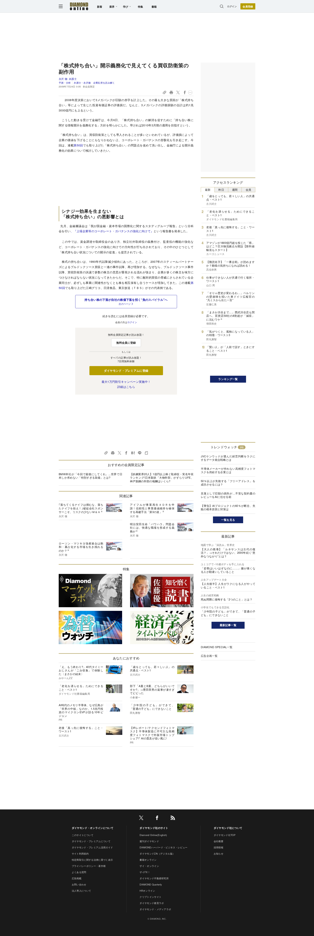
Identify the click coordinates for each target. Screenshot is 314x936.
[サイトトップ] (79, 6)
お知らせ (218, 853)
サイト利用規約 (80, 853)
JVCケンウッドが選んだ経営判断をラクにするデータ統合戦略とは (228, 458)
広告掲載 (76, 878)
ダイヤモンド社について (228, 828)
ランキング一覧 (228, 379)
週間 (235, 189)
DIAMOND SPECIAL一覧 (216, 647)
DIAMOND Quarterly (151, 884)
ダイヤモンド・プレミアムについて (91, 841)
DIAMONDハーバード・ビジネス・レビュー (163, 847)
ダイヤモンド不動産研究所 (154, 878)
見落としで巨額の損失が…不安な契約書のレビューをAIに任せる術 (228, 495)
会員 (248, 189)
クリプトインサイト (150, 897)
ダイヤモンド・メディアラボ (155, 909)
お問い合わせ (79, 884)
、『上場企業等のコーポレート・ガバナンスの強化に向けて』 (112, 231)
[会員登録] (247, 6)
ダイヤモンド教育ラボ (152, 903)
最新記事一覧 (228, 625)
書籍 (154, 6)
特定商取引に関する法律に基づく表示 (92, 859)
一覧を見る (228, 520)
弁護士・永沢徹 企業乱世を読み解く (94, 82)
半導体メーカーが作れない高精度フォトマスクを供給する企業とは (228, 470)
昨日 (221, 189)
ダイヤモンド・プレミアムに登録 (126, 370)
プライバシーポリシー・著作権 (89, 866)
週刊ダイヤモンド (149, 841)
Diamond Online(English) (153, 835)
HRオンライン (147, 890)
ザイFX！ (145, 872)
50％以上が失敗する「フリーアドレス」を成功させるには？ (228, 482)
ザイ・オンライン (149, 866)
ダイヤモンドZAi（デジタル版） (157, 853)
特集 (140, 6)
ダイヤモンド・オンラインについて (92, 828)
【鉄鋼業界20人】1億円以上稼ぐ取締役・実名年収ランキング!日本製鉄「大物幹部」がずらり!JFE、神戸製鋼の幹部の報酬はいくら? (162, 477)
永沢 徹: (68, 79)
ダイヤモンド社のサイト (154, 828)
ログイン (232, 6)
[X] (141, 818)
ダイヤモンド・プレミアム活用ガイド (92, 847)
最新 (208, 189)
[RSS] (172, 818)
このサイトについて (83, 835)
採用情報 (218, 847)
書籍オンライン (148, 859)
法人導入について (81, 890)
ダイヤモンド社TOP (225, 835)
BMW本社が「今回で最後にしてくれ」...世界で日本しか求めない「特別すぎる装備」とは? (90, 476)
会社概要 (218, 841)
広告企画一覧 (209, 656)
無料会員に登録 (126, 343)
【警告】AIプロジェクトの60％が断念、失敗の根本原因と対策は (228, 507)
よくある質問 (79, 872)
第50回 (78, 145)
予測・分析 (65, 82)
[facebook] (157, 818)
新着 (99, 6)
